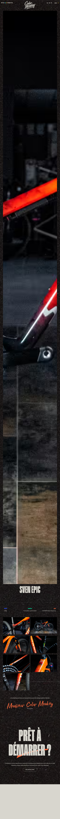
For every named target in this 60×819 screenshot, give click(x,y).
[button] (56, 3)
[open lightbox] (16, 626)
